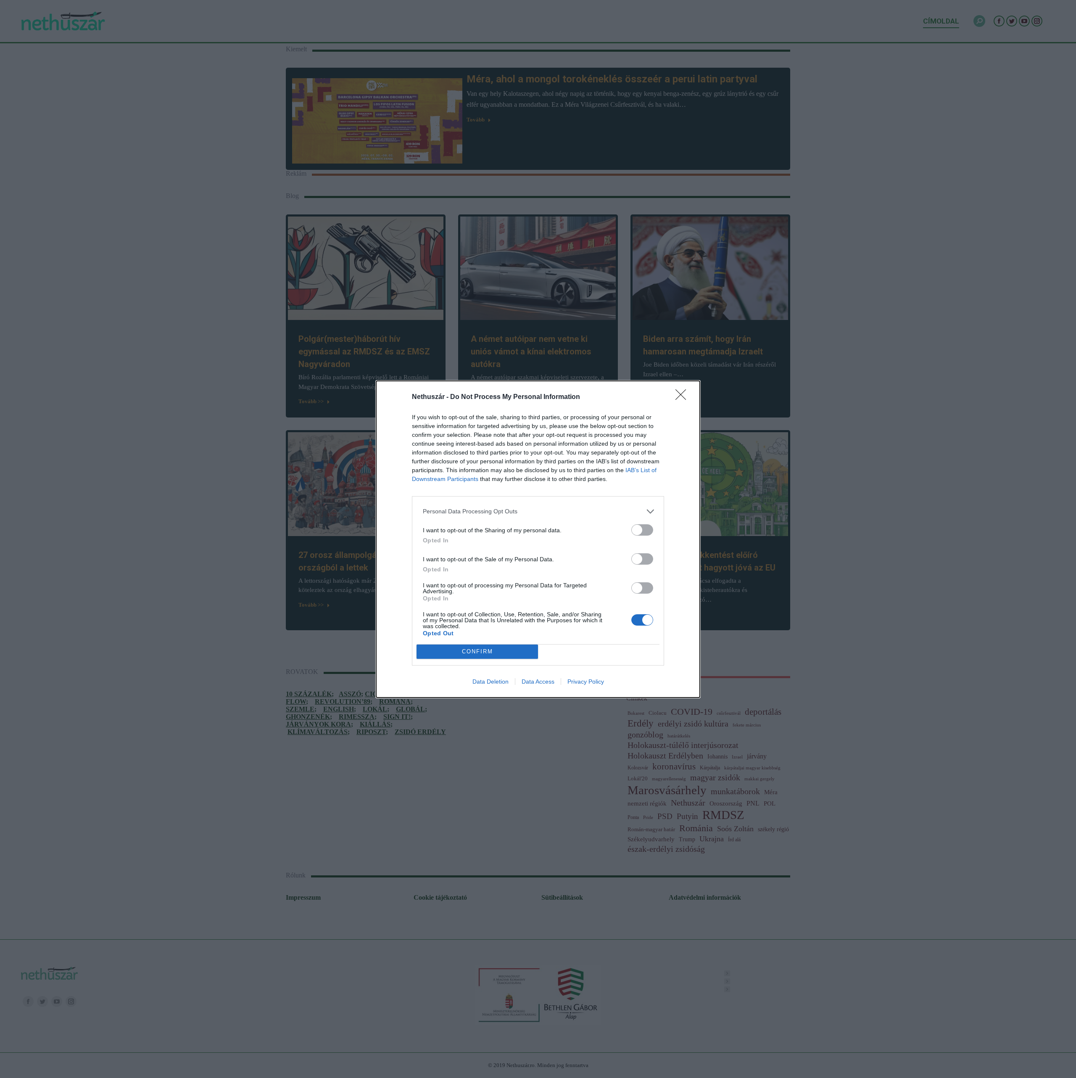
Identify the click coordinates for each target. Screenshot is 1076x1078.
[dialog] (538, 539)
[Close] (683, 397)
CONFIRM (477, 651)
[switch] (642, 530)
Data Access (538, 681)
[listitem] (538, 511)
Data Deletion (490, 681)
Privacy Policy (585, 681)
